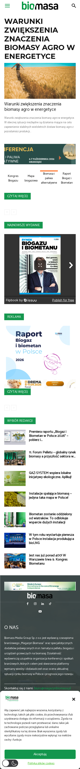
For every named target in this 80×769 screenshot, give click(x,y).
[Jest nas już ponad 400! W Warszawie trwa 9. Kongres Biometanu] (15, 560)
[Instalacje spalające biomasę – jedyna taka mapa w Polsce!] (15, 499)
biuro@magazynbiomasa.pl (52, 688)
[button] (73, 699)
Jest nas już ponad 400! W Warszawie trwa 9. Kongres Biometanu (48, 559)
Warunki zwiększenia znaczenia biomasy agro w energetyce (32, 107)
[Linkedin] (42, 604)
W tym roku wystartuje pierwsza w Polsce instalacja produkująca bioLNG (51, 539)
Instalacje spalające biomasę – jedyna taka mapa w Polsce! (50, 496)
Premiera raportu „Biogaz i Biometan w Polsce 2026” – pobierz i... (48, 436)
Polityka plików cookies (41, 763)
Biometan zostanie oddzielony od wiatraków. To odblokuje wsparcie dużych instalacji (50, 518)
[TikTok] (50, 604)
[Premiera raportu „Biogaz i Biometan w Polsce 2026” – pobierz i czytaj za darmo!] (15, 437)
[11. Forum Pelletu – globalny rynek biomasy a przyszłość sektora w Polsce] (15, 457)
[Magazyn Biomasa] (40, 595)
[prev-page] (7, 212)
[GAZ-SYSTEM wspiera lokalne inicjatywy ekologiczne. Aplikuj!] (15, 478)
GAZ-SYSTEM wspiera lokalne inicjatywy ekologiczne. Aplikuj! (50, 475)
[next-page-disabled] (13, 212)
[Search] (74, 6)
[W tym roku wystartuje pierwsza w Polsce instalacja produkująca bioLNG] (15, 540)
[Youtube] (40, 612)
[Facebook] (27, 604)
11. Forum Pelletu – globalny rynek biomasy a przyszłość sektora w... (52, 454)
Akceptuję (40, 754)
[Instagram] (35, 604)
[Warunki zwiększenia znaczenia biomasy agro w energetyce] (40, 81)
